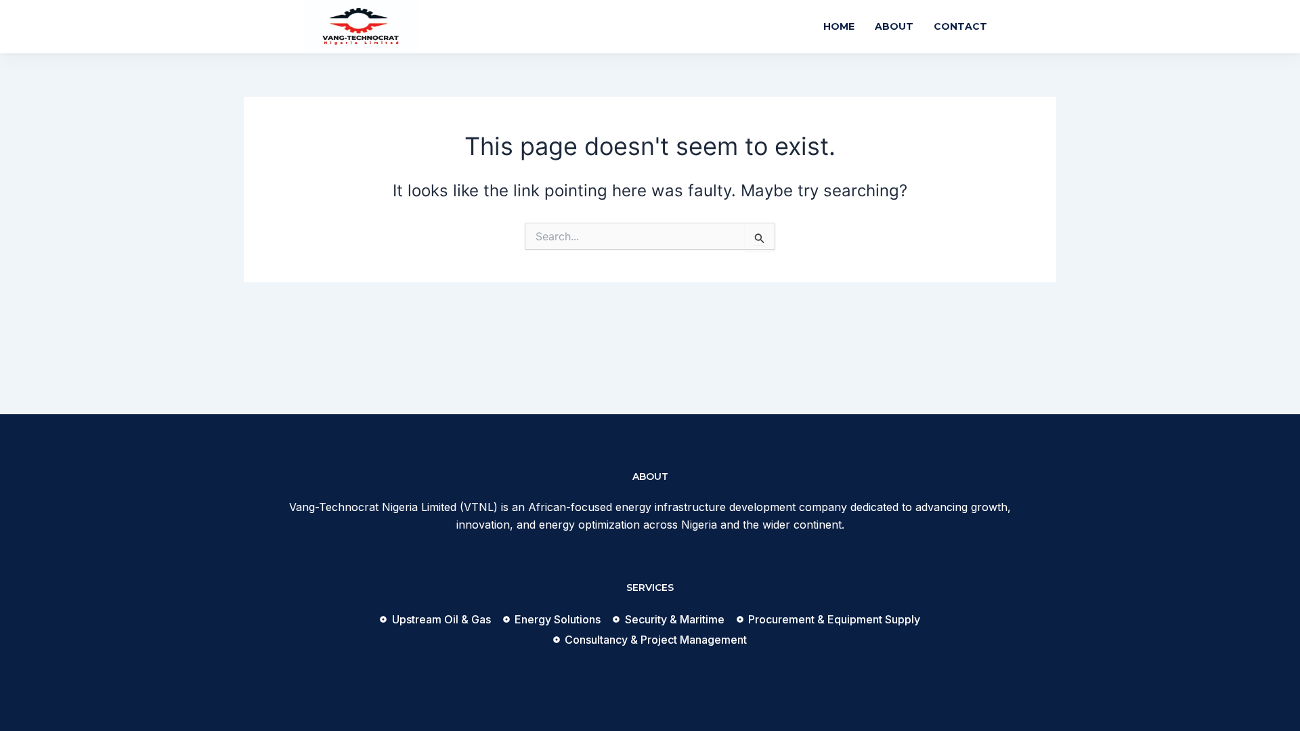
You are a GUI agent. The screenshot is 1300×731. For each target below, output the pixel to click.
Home (838, 26)
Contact (960, 26)
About (894, 26)
